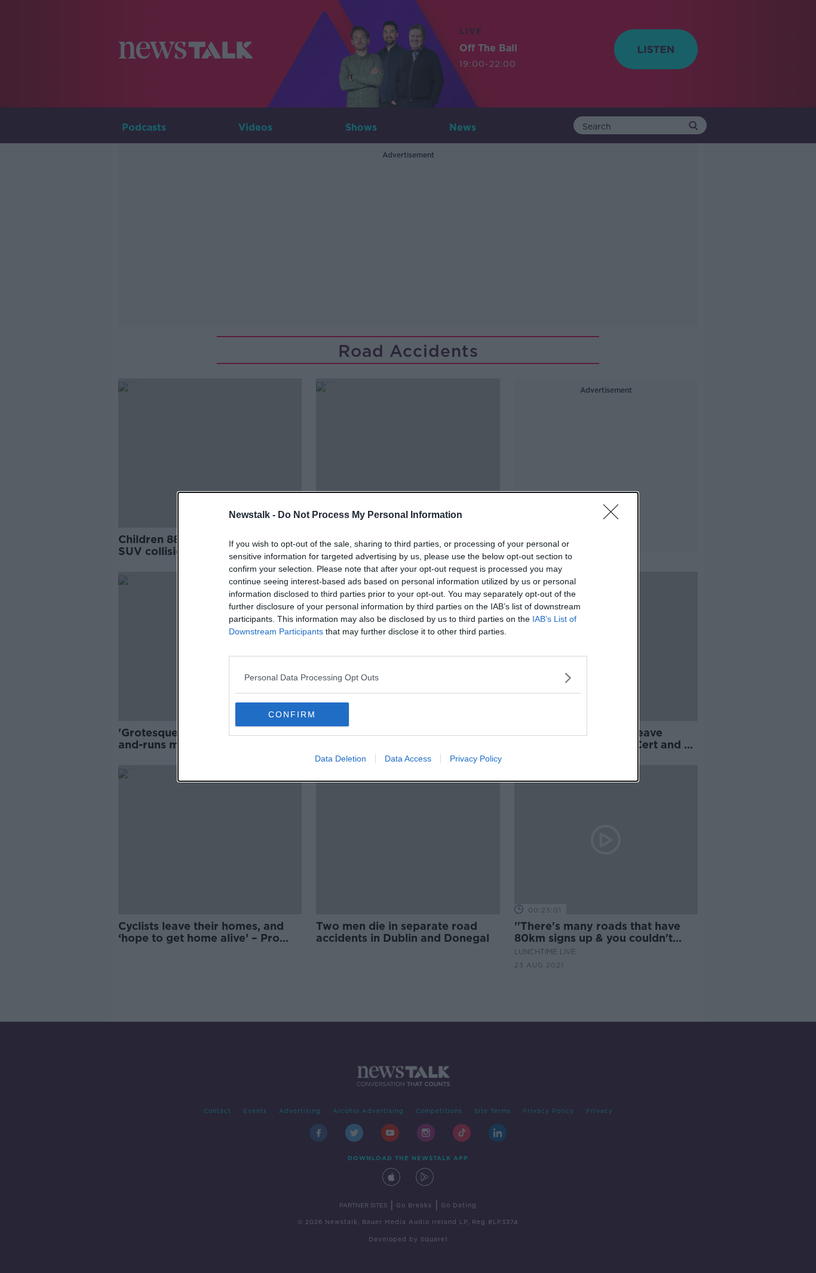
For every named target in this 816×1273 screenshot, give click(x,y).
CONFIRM (292, 714)
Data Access (408, 758)
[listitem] (408, 677)
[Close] (614, 515)
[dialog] (408, 636)
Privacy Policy (476, 758)
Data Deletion (340, 758)
